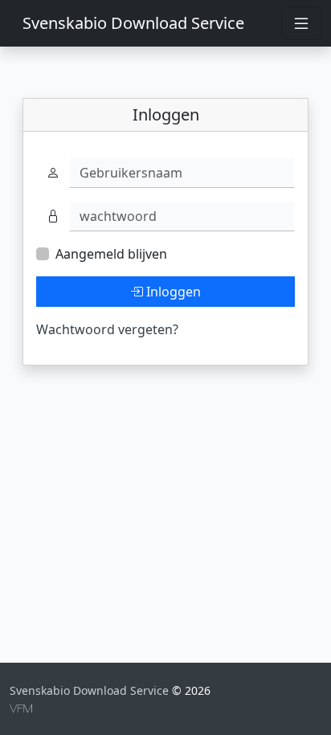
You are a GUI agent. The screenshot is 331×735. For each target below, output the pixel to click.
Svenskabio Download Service (133, 23)
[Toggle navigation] (301, 23)
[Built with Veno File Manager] (21, 707)
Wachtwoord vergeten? (107, 329)
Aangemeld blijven (111, 254)
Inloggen (172, 291)
